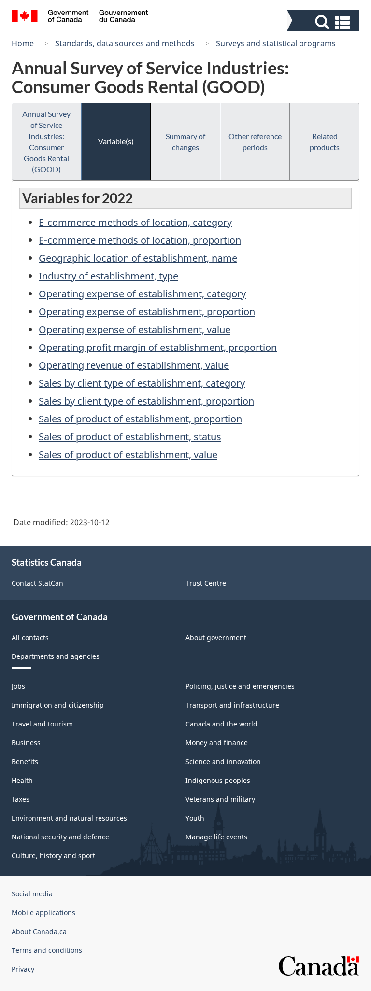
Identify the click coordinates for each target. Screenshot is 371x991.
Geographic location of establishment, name (138, 258)
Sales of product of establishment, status (130, 436)
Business (26, 742)
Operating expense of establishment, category (142, 293)
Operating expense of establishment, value (134, 329)
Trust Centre (206, 582)
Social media (32, 893)
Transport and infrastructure (232, 705)
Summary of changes (185, 141)
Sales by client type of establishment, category (142, 383)
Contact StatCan (37, 582)
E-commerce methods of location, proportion (140, 240)
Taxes (20, 799)
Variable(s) (116, 141)
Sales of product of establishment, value (128, 454)
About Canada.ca (39, 931)
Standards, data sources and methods (125, 43)
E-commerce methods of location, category (135, 222)
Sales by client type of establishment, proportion (146, 400)
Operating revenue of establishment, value (134, 365)
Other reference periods (255, 141)
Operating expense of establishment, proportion (147, 311)
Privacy (23, 969)
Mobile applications (43, 912)
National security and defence (60, 836)
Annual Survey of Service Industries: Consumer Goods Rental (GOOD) (46, 141)
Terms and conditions (47, 950)
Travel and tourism (42, 723)
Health (22, 780)
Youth (195, 818)
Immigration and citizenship (58, 705)
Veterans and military (220, 799)
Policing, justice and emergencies (240, 686)
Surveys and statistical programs (276, 43)
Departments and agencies (56, 656)
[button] (324, 22)
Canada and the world (221, 723)
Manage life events (216, 836)
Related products (325, 141)
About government (216, 637)
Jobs (18, 686)
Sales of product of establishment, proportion (140, 418)
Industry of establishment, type (108, 275)
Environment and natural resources (69, 818)
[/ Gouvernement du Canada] (80, 17)
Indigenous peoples (218, 780)
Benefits (25, 761)
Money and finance (217, 742)
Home (23, 43)
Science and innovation (223, 761)
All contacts (30, 637)
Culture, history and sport (53, 855)
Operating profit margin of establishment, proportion (158, 347)
